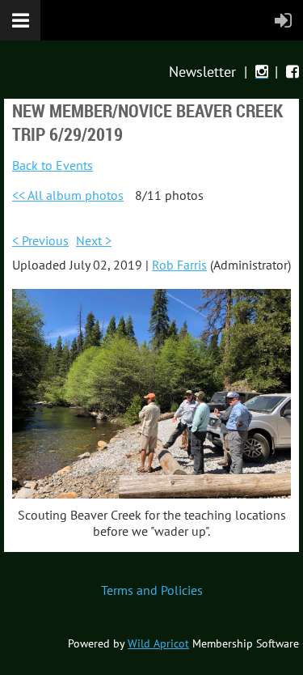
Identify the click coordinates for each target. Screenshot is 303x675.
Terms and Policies (152, 590)
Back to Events (52, 165)
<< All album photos (68, 195)
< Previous (40, 240)
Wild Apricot (158, 643)
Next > (94, 240)
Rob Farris (179, 265)
